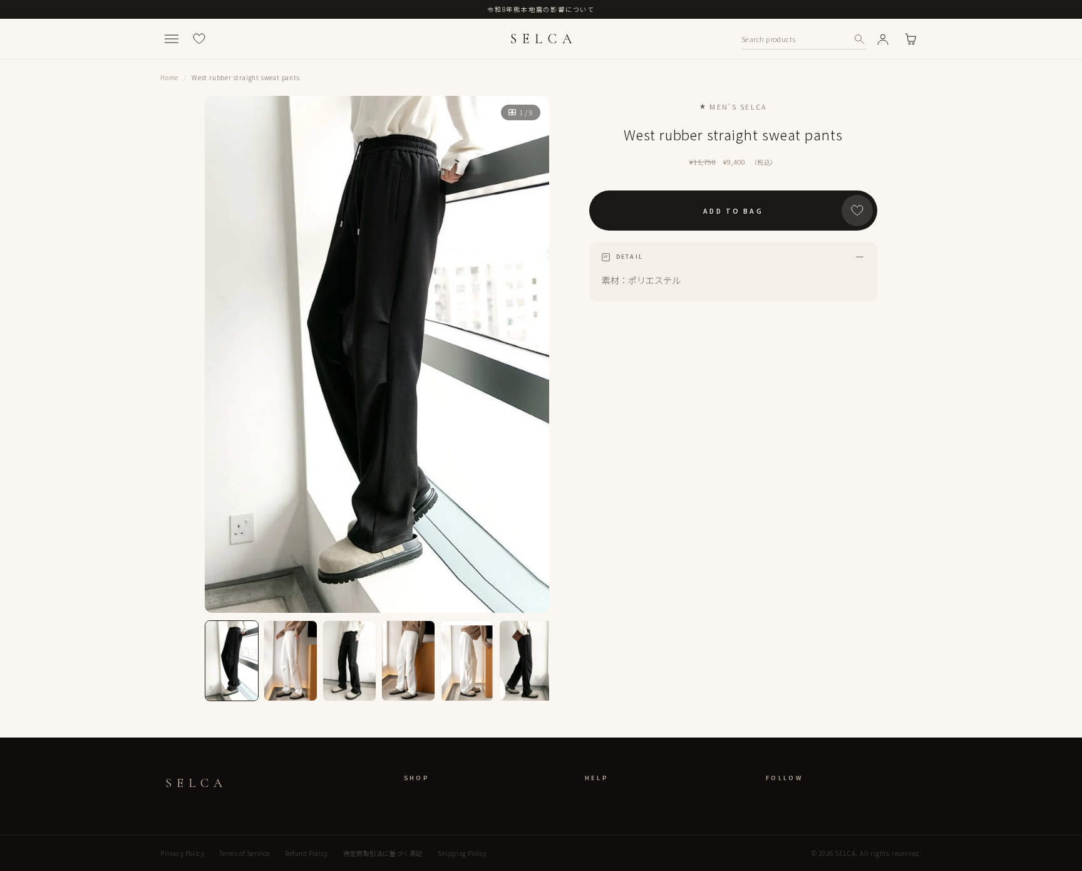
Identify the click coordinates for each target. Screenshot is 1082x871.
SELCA (543, 39)
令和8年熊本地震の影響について (541, 9)
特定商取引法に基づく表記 (383, 853)
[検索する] (859, 38)
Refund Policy (306, 853)
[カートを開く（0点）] (910, 39)
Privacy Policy (182, 853)
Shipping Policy (462, 853)
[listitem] (232, 660)
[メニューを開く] (171, 39)
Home (169, 77)
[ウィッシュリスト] (199, 39)
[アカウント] (883, 39)
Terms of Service (244, 853)
